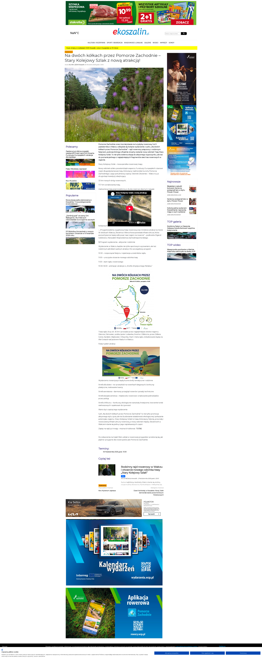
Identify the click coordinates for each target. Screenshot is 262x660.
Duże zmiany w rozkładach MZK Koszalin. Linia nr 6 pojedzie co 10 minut (65, 26)
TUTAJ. (139, 407)
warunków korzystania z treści (186, 625)
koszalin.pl (223, 633)
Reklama (222, 624)
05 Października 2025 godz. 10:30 (115, 430)
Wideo (155, 21)
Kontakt (222, 627)
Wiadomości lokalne (133, 21)
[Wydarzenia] (106, 448)
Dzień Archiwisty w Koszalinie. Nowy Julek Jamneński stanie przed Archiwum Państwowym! (149, 471)
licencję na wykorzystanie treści (163, 627)
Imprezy (163, 21)
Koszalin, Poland (82, 11)
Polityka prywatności (226, 630)
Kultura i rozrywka (96, 21)
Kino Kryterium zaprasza (107, 469)
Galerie (147, 21)
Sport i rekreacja (115, 21)
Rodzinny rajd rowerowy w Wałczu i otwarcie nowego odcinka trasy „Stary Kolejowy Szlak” (142, 447)
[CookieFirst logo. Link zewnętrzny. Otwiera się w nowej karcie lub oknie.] (2, 650)
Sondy (171, 21)
